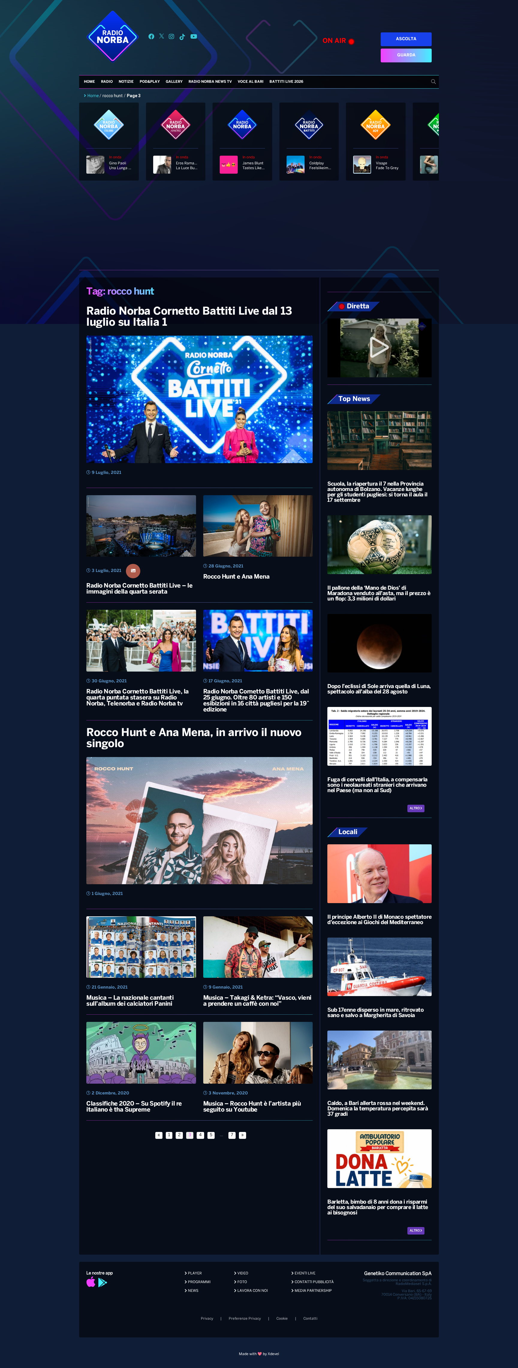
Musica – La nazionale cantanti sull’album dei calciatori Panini (130, 1001)
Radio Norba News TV (210, 81)
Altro (415, 808)
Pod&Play (150, 81)
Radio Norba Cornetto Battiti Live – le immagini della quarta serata (139, 589)
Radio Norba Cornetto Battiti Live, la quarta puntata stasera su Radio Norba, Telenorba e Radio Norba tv (137, 698)
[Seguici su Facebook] (151, 38)
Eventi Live (304, 1273)
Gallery (174, 81)
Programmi (198, 1282)
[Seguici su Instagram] (171, 38)
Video (242, 1273)
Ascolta (406, 39)
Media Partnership (313, 1290)
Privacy (207, 1318)
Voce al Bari (250, 81)
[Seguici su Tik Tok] (182, 38)
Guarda (406, 55)
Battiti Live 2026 (286, 81)
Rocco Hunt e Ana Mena (236, 577)
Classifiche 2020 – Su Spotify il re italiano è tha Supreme (134, 1107)
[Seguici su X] (161, 38)
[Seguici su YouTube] (193, 38)
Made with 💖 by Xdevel (259, 1354)
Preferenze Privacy (245, 1318)
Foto (242, 1282)
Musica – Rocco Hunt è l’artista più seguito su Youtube (252, 1107)
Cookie (282, 1318)
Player (194, 1273)
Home (89, 81)
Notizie (126, 81)
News (192, 1290)
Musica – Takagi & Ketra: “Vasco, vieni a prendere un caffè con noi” (257, 1001)
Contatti (310, 1318)
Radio (107, 81)
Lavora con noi (252, 1290)
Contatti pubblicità (314, 1282)
